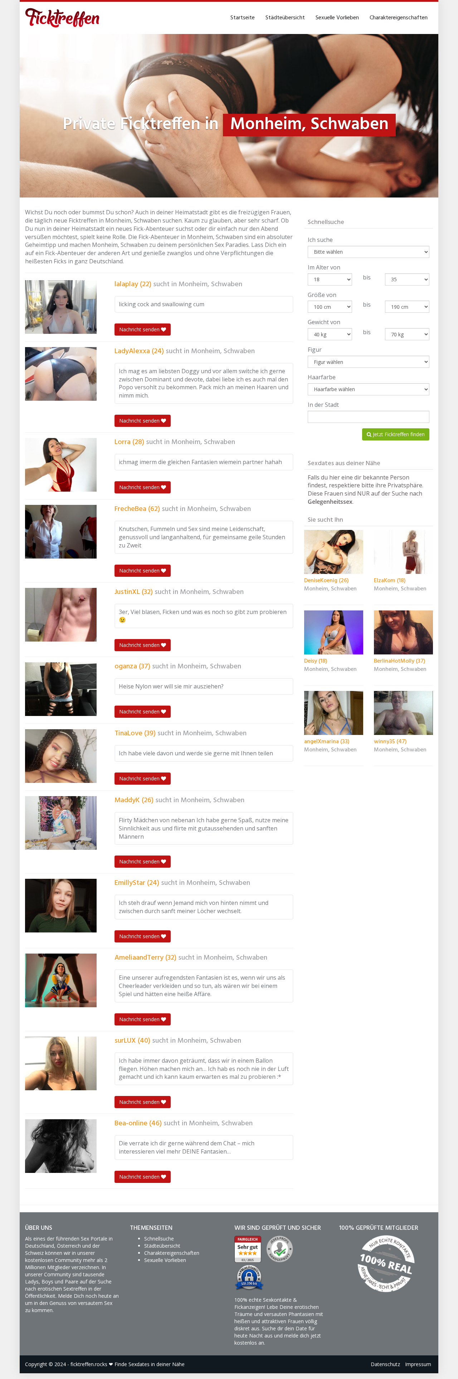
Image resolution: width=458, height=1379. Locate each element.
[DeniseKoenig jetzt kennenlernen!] (333, 552)
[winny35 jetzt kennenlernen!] (403, 713)
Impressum (418, 1364)
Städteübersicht (285, 18)
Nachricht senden (140, 329)
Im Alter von (324, 267)
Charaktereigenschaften (399, 18)
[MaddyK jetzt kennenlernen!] (61, 823)
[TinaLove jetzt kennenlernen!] (61, 756)
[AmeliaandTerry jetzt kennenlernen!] (61, 980)
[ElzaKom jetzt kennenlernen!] (403, 552)
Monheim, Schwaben (210, 284)
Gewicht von (324, 322)
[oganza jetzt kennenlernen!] (61, 689)
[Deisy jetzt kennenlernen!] (333, 632)
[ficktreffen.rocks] (62, 18)
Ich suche (320, 240)
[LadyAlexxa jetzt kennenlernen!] (61, 374)
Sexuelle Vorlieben (337, 18)
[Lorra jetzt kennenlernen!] (61, 465)
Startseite (242, 18)
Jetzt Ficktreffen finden (398, 434)
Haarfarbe (322, 377)
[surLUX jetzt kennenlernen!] (61, 1063)
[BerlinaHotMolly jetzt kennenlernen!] (403, 632)
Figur (315, 350)
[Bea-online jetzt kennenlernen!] (61, 1146)
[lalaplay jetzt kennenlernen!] (61, 307)
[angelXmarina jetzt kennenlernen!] (333, 713)
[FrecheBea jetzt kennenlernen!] (61, 532)
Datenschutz (385, 1364)
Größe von (322, 295)
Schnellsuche (159, 1238)
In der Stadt (323, 405)
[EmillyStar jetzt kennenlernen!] (61, 905)
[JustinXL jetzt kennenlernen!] (61, 615)
